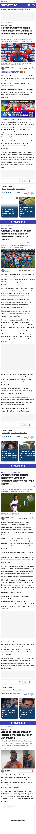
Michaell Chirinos (20, 188)
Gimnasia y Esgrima (18, 689)
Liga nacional (9, 22)
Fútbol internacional (11, 469)
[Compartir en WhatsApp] (22, 180)
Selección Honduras (17, 9)
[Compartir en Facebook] (19, 180)
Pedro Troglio (11, 188)
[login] (29, 5)
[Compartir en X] (25, 180)
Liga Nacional (5, 9)
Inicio (3, 22)
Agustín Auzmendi (7, 689)
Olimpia (4, 188)
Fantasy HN (8, 1)
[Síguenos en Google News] (29, 180)
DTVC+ (3, 1)
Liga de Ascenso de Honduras (19, 432)
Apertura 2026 (6, 432)
